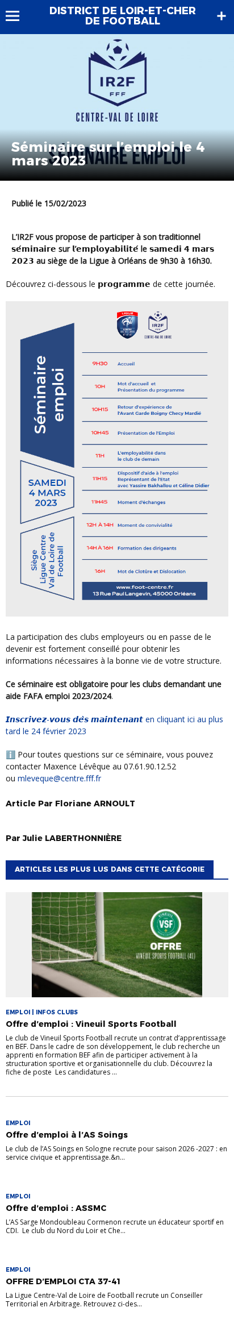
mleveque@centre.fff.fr (59, 778)
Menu (18, 16)
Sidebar (221, 16)
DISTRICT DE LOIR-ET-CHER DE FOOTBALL (122, 16)
